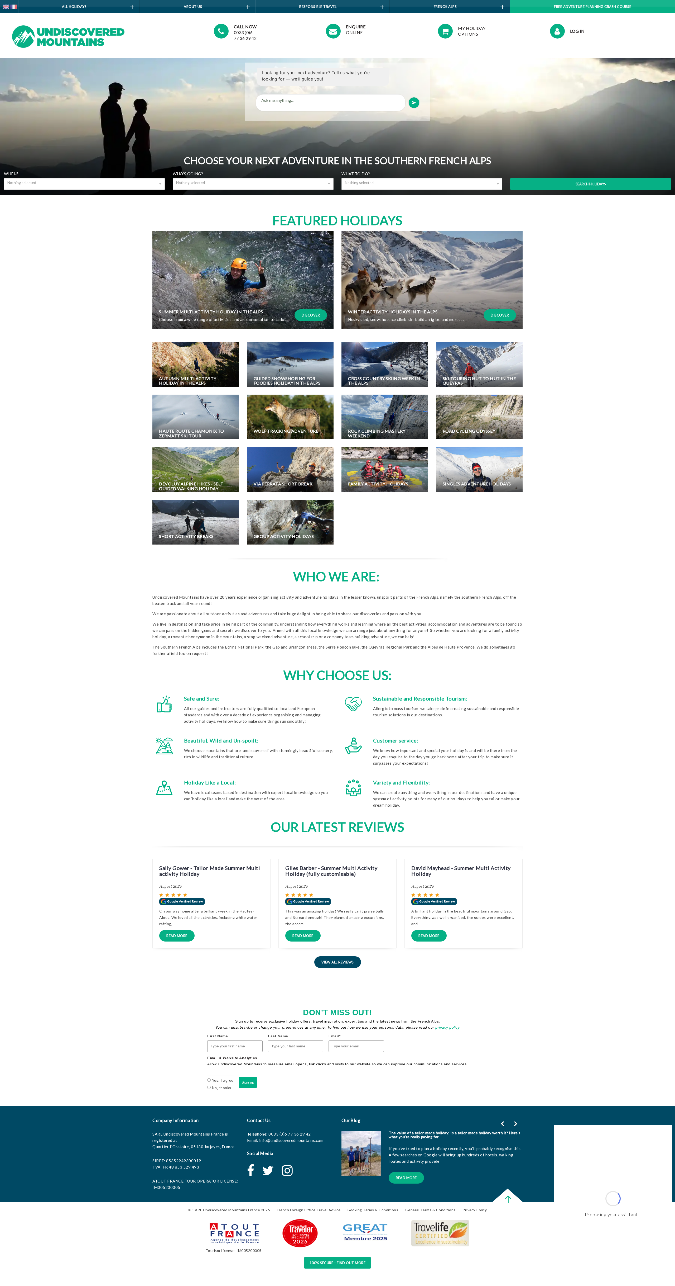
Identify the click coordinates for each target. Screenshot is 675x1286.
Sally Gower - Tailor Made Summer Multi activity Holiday (209, 871)
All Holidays (74, 6)
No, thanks (221, 1088)
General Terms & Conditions (430, 1210)
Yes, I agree (223, 1080)
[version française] (13, 6)
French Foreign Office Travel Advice (309, 1210)
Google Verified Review (184, 901)
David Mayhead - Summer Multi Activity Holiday (461, 871)
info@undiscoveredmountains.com (291, 1140)
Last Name (278, 1036)
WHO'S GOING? (188, 173)
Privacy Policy (474, 1210)
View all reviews (337, 962)
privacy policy (447, 1027)
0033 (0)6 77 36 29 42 (289, 1134)
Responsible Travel (317, 6)
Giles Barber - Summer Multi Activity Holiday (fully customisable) (331, 871)
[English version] (6, 6)
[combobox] (84, 184)
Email (334, 1036)
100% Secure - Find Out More (338, 1263)
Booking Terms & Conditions (373, 1210)
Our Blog (350, 1120)
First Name (217, 1036)
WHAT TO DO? (355, 173)
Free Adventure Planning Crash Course (592, 6)
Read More (176, 936)
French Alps (445, 6)
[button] (516, 1123)
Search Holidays (591, 184)
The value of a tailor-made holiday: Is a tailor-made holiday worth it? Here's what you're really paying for (454, 1135)
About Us (193, 6)
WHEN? (11, 173)
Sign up (248, 1082)
